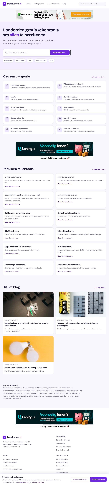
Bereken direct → (60, 52)
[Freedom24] (54, 14)
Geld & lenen (60, 443)
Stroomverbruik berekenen (12, 469)
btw (30, 60)
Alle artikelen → (100, 288)
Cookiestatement (62, 466)
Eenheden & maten (63, 440)
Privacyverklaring (62, 462)
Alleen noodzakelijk (80, 479)
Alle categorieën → (99, 77)
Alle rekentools (53, 4)
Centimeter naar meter (11, 459)
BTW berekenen (8, 466)
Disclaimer (59, 469)
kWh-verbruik (40, 60)
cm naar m (8, 60)
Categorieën (39, 4)
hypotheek (20, 60)
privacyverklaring (38, 482)
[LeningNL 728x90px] (54, 151)
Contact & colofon (62, 459)
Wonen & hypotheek (63, 447)
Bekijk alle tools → (99, 169)
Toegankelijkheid (62, 473)
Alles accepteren (98, 479)
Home (28, 4)
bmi (51, 60)
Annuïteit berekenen (10, 462)
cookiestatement (23, 482)
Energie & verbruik (62, 450)
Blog (64, 4)
